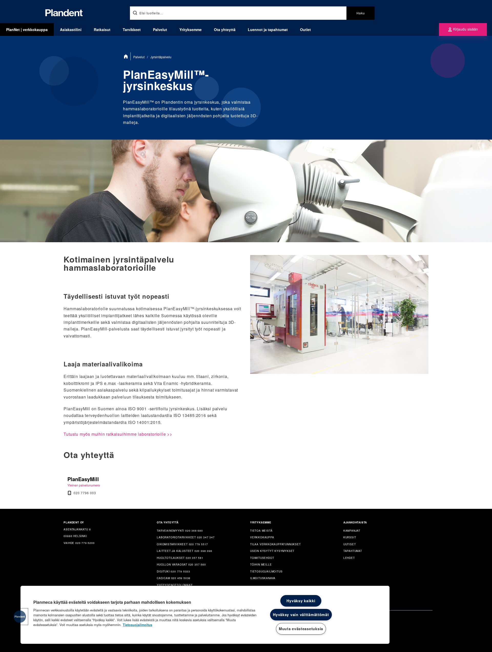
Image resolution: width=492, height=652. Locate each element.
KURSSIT (349, 537)
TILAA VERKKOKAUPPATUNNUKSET (275, 544)
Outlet (305, 29)
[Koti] (127, 56)
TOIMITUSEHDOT (262, 558)
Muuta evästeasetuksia (301, 628)
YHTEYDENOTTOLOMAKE (175, 585)
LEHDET (349, 558)
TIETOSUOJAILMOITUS (266, 571)
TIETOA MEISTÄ (261, 530)
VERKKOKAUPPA (262, 537)
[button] (20, 616)
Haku (360, 13)
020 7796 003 (85, 493)
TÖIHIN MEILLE (261, 564)
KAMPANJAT (351, 530)
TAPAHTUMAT (352, 551)
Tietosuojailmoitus (137, 624)
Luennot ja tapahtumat (268, 29)
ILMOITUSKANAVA (262, 578)
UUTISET (349, 544)
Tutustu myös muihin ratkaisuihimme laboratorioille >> (118, 434)
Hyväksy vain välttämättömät (301, 614)
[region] (204, 615)
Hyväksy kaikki (300, 600)
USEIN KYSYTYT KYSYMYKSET (272, 551)
